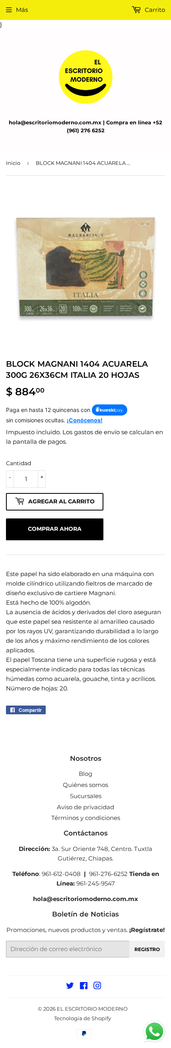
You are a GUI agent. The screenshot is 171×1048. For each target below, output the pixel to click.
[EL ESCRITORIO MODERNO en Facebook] (84, 986)
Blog (85, 773)
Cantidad (18, 463)
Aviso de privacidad (85, 807)
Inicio (13, 163)
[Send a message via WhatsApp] (154, 1031)
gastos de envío (97, 432)
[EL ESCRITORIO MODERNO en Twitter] (70, 986)
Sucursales (85, 796)
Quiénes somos (85, 785)
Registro (147, 949)
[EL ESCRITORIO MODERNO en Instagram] (97, 986)
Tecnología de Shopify (82, 1018)
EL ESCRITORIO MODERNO (92, 1008)
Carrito (154, 10)
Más (22, 10)
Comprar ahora (55, 528)
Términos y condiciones (85, 818)
